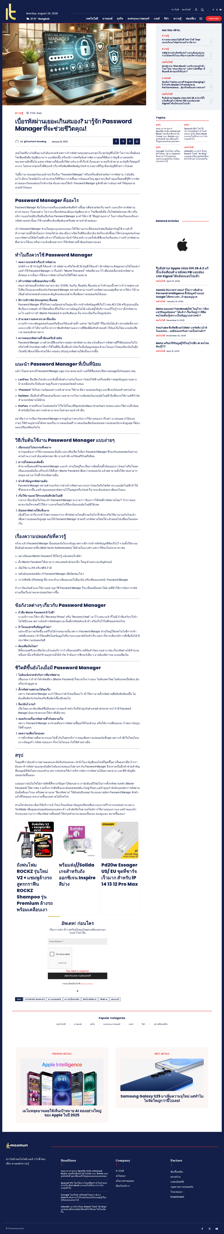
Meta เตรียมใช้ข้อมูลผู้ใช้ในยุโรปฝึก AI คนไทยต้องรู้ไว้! (182, 344)
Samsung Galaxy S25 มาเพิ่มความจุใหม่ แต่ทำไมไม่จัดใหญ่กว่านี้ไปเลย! (162, 1098)
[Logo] (12, 11)
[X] (217, 10)
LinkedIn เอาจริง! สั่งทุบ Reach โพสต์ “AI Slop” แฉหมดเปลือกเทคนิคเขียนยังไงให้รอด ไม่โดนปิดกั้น (196, 155)
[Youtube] (220, 10)
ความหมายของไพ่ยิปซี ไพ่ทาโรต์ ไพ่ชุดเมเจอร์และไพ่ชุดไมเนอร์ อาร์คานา (181, 41)
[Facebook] (213, 10)
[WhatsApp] (137, 141)
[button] (202, 9)
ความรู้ (19, 113)
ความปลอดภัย (54, 999)
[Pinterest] (130, 141)
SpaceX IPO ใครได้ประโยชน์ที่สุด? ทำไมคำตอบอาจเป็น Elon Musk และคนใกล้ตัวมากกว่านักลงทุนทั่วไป (196, 133)
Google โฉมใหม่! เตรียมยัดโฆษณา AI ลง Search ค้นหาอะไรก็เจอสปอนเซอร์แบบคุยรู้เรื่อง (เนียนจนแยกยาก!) (168, 156)
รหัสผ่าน (104, 999)
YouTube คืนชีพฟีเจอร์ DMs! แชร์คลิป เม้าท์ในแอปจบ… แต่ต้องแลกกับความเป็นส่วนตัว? (181, 329)
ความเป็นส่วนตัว (71, 999)
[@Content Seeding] (17, 141)
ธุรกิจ (158, 125)
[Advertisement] (182, 188)
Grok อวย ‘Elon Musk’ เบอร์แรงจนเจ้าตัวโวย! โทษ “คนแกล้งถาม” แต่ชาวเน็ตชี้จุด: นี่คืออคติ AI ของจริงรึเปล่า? (183, 68)
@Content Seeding (35, 141)
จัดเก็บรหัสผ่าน (89, 999)
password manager (35, 999)
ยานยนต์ (166, 78)
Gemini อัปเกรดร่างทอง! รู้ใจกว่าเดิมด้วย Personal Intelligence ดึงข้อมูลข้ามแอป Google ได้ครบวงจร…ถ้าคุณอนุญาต (180, 293)
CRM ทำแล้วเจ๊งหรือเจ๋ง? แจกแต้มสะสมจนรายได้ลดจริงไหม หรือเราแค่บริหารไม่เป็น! (183, 54)
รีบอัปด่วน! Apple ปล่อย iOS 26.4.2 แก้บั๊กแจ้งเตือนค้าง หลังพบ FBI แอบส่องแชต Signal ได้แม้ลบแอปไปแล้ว (183, 100)
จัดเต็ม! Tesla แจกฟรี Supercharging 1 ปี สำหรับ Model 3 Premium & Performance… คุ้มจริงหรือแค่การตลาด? (183, 84)
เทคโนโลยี (167, 62)
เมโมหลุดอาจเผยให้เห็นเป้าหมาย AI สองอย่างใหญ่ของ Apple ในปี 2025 (62, 1113)
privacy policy (86, 983)
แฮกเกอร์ (115, 999)
